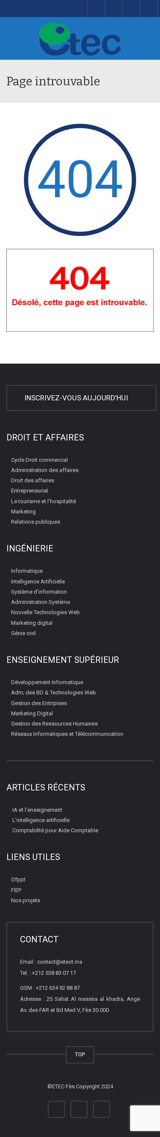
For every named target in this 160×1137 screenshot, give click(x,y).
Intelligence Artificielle (38, 581)
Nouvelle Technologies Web (45, 612)
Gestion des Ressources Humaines (54, 723)
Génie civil (23, 633)
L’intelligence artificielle (41, 820)
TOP (80, 1054)
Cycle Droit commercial (39, 460)
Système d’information (39, 592)
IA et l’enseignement (37, 810)
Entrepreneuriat (29, 490)
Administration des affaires (45, 470)
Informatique (27, 571)
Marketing (23, 511)
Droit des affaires (32, 480)
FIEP (16, 890)
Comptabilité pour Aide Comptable (55, 830)
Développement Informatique (47, 682)
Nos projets (25, 900)
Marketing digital (31, 623)
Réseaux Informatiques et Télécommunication (67, 734)
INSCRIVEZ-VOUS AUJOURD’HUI (77, 398)
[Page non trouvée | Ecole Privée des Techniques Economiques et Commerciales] (80, 38)
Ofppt (18, 879)
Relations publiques (35, 522)
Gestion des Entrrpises (39, 703)
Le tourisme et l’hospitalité (43, 501)
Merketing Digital (32, 713)
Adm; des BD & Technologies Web (53, 692)
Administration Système (40, 602)
